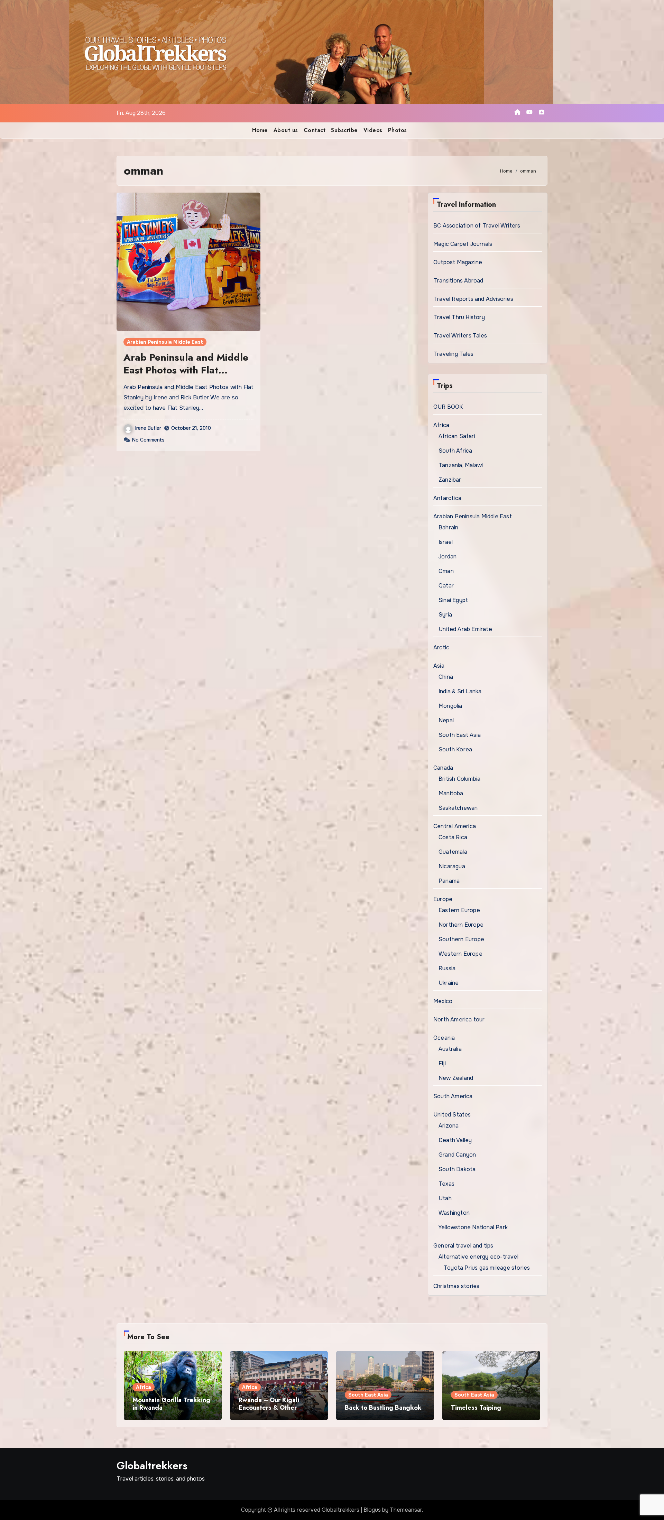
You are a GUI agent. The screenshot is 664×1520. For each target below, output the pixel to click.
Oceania (444, 1037)
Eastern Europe (459, 910)
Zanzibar (450, 479)
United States (452, 1114)
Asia (438, 665)
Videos (372, 130)
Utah (445, 1198)
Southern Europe (461, 939)
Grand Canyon (457, 1154)
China (446, 676)
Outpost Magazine (457, 262)
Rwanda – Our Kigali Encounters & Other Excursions (269, 1407)
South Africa (455, 450)
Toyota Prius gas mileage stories (487, 1267)
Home (260, 130)
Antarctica (447, 498)
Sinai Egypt (453, 600)
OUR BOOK (448, 406)
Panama (449, 880)
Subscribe (344, 130)
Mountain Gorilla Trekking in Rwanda (171, 1404)
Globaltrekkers (152, 1465)
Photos (397, 130)
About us (286, 130)
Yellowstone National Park (473, 1227)
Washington (454, 1212)
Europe (442, 899)
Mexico (442, 1001)
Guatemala (453, 851)
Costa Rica (453, 837)
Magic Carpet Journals (462, 244)
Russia (447, 968)
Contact (315, 130)
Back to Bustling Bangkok (383, 1407)
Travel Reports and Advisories (473, 299)
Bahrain (448, 527)
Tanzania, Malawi (461, 465)
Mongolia (450, 706)
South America (453, 1096)
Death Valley (455, 1140)
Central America (454, 826)
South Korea (455, 749)
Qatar (446, 585)
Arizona (449, 1125)
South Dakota (457, 1169)
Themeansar (406, 1509)
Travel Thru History (459, 317)
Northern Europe (461, 924)
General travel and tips (463, 1245)
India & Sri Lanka (460, 691)
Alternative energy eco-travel (478, 1256)
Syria (445, 614)
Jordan (447, 556)
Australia (450, 1049)
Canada (443, 767)
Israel (446, 542)
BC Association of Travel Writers (476, 225)
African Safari (457, 436)
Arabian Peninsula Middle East (165, 342)
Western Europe (460, 953)
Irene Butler (148, 428)
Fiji (442, 1063)
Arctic (441, 647)
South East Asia (460, 735)
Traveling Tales (453, 354)
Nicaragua (452, 866)
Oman (446, 571)
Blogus (372, 1509)
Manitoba (451, 793)
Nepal (446, 720)
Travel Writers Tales (460, 335)
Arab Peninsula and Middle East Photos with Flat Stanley (185, 370)
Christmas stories (456, 1286)
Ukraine (449, 982)
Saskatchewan (458, 808)
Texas (446, 1183)
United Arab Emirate (465, 629)
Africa (441, 425)
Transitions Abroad (458, 280)
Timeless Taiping (476, 1407)
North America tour (459, 1019)
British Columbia (459, 778)
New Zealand (456, 1078)
